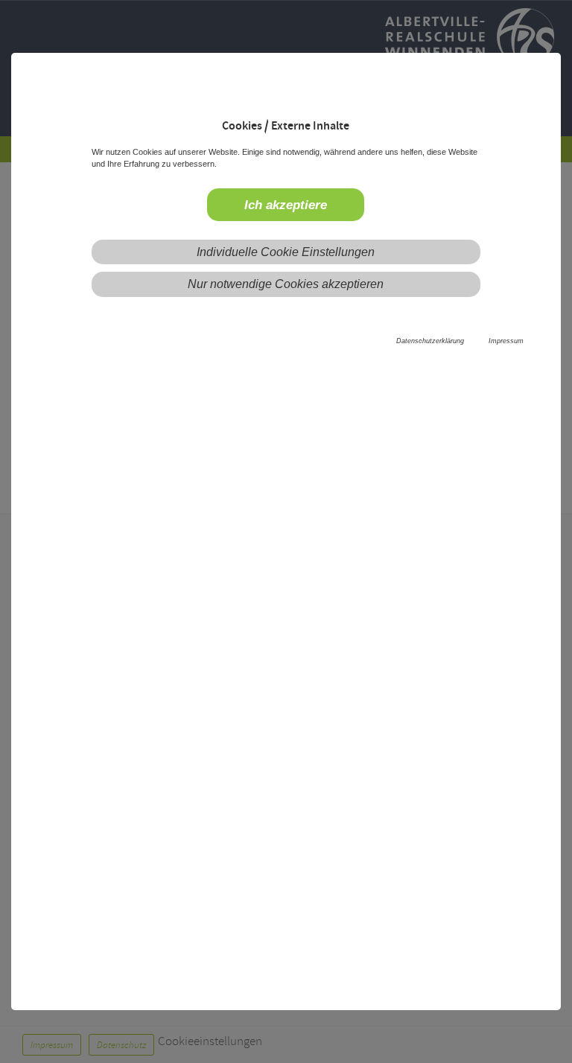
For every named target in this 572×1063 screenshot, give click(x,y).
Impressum (506, 341)
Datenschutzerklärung (430, 341)
